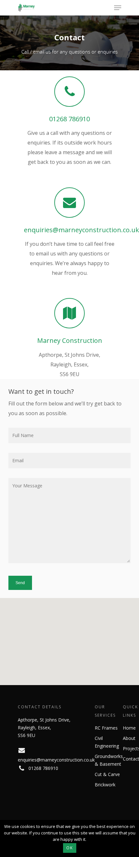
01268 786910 (69, 119)
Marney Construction (69, 340)
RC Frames (106, 728)
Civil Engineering (107, 742)
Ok (69, 848)
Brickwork (105, 785)
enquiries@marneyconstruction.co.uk (81, 229)
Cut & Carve (107, 774)
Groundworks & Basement (109, 760)
